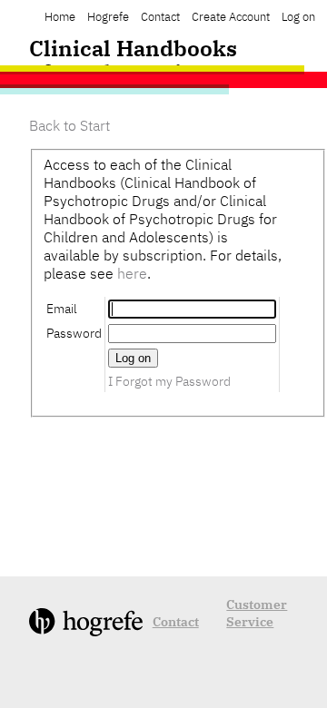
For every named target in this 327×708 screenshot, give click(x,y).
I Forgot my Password (169, 380)
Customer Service (256, 612)
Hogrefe (108, 17)
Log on (298, 17)
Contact (160, 17)
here (132, 273)
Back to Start (69, 125)
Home (60, 17)
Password (74, 332)
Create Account (231, 17)
